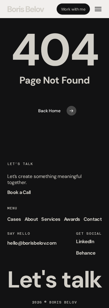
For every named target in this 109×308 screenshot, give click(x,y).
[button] (98, 9)
